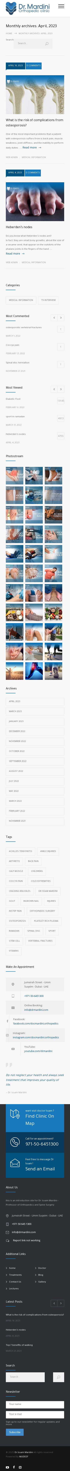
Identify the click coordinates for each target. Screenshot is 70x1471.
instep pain (15, 911)
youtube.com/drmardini (38, 1051)
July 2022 (14, 781)
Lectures (14, 1289)
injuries (51, 901)
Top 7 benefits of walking (19, 1345)
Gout (12, 901)
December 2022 (17, 731)
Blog (40, 1275)
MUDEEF (23, 1457)
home (12, 1268)
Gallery (42, 1282)
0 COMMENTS (34, 66)
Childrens (37, 871)
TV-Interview (48, 300)
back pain (33, 861)
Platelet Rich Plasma (46, 921)
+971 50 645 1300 (21, 1224)
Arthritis (14, 861)
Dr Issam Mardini (48, 891)
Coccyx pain (16, 881)
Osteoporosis (17, 921)
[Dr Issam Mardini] (32, 8)
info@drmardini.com (36, 1010)
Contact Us (15, 1282)
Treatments (15, 1275)
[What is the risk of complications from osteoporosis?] (35, 94)
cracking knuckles (19, 891)
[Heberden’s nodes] (35, 201)
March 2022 (15, 801)
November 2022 (17, 741)
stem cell (14, 941)
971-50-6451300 (42, 1144)
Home (9, 34)
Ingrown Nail (31, 901)
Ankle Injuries (48, 851)
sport (52, 931)
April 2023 (14, 702)
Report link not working (26, 1240)
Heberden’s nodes (19, 227)
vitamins (14, 951)
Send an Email (40, 1169)
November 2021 (17, 821)
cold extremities (41, 881)
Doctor (42, 1268)
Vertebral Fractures (40, 941)
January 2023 (16, 721)
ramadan (14, 931)
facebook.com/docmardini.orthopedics (35, 1023)
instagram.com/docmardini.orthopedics (36, 1037)
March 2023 (15, 711)
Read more (30, 147)
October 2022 (16, 751)
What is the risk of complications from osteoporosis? (35, 1315)
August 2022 (16, 771)
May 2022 (14, 791)
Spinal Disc (33, 931)
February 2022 (17, 811)
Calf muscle (16, 871)
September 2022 (17, 761)
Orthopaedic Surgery (42, 911)
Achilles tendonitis (20, 851)
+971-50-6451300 (34, 996)
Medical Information (34, 157)
